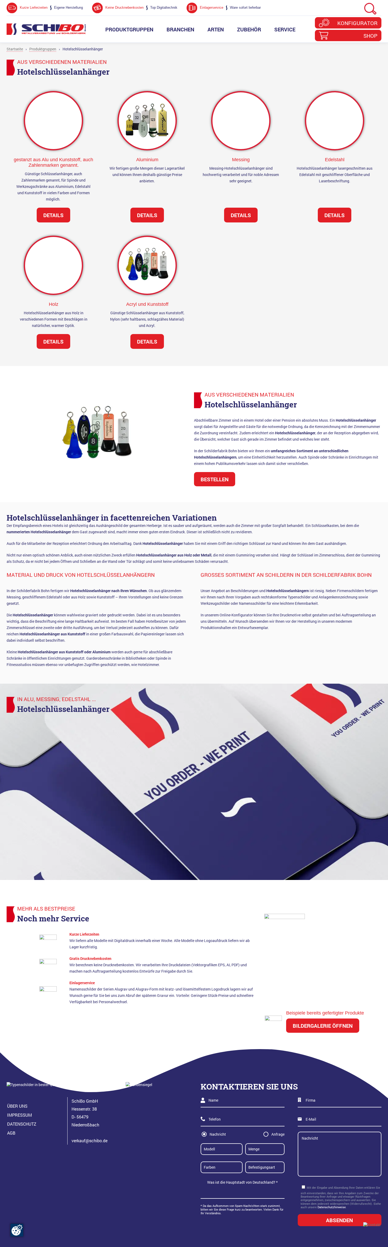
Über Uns (17, 1106)
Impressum (19, 1115)
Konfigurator (357, 23)
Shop (370, 35)
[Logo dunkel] (46, 29)
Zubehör (249, 29)
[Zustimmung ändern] (17, 1230)
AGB (11, 1133)
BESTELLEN (215, 479)
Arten (215, 29)
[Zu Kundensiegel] (149, 1108)
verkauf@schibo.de (89, 1140)
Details (147, 341)
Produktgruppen (129, 29)
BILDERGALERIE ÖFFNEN (323, 1025)
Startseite (15, 48)
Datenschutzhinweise (332, 1207)
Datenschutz (21, 1124)
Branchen (180, 29)
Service (284, 29)
